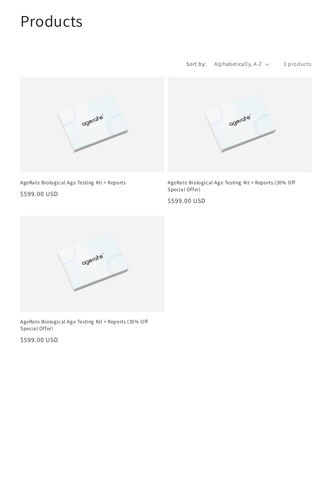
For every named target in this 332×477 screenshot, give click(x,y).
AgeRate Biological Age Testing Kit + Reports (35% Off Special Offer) (84, 325)
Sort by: (196, 64)
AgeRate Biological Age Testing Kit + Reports (73, 182)
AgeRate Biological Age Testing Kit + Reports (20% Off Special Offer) (232, 186)
